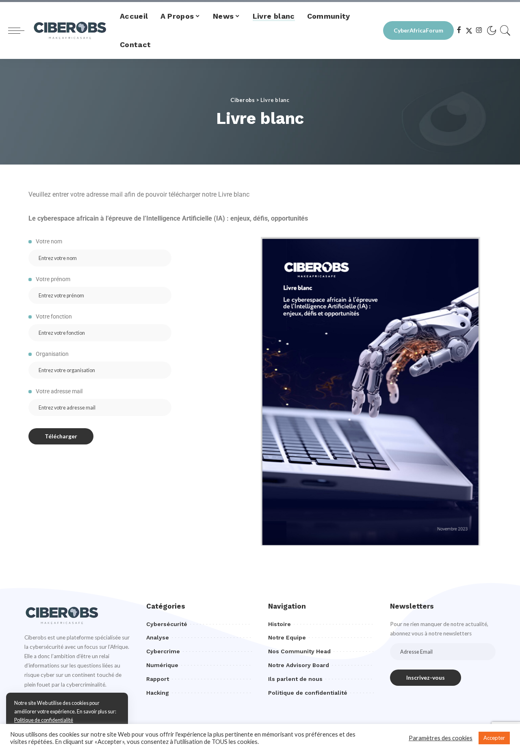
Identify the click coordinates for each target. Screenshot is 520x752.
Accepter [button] (494, 738)
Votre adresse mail (58, 391)
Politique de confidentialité (43, 720)
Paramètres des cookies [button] (440, 738)
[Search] (505, 30)
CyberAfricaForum (418, 30)
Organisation (52, 354)
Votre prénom (52, 279)
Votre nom (48, 241)
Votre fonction (53, 316)
